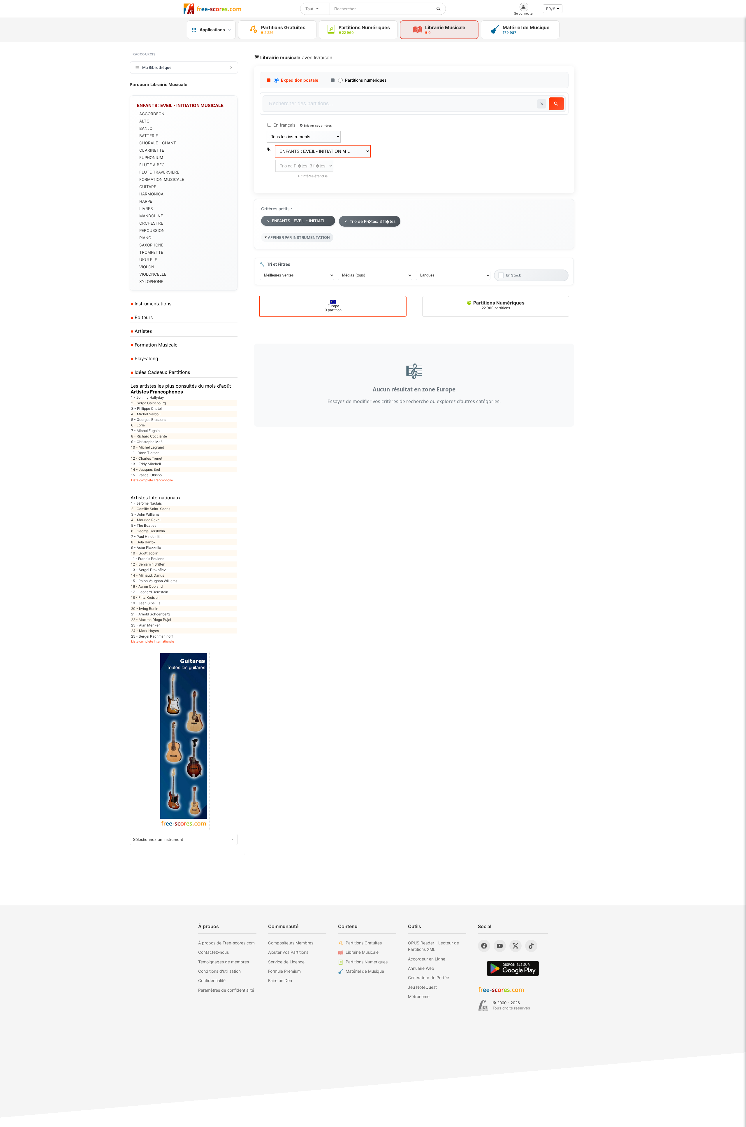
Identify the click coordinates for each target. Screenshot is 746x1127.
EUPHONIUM (151, 157)
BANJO (145, 128)
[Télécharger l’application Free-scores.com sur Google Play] (513, 968)
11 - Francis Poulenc (147, 558)
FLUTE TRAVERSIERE (159, 172)
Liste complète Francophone (152, 480)
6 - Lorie (138, 425)
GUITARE (147, 186)
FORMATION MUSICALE (161, 179)
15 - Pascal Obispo (146, 475)
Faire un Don (280, 980)
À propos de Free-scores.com (226, 942)
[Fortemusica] (483, 1005)
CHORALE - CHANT (157, 143)
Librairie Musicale (362, 952)
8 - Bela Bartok (143, 542)
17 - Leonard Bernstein (149, 592)
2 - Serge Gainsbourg (148, 403)
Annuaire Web (421, 968)
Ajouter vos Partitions (288, 952)
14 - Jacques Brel (145, 469)
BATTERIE (148, 135)
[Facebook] (484, 946)
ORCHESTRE (151, 223)
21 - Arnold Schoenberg (150, 614)
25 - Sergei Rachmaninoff (152, 636)
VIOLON (146, 267)
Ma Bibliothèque (157, 67)
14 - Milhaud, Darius (147, 575)
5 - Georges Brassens (148, 419)
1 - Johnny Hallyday (147, 397)
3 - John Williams (145, 514)
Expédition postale (299, 80)
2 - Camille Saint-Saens (150, 509)
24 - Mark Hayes (145, 631)
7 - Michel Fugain (145, 430)
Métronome (419, 996)
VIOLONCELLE (152, 274)
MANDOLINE (151, 216)
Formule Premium (284, 971)
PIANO (145, 237)
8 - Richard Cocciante (149, 436)
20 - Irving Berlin (144, 608)
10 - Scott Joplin (144, 553)
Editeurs (143, 317)
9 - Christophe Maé (147, 442)
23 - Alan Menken (146, 625)
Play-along (145, 358)
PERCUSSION (152, 230)
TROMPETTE (151, 252)
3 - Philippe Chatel (146, 408)
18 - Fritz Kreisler (145, 597)
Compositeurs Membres (290, 942)
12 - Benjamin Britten (148, 564)
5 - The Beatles (143, 525)
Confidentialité (212, 980)
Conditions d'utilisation (219, 971)
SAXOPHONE (151, 245)
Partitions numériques (366, 80)
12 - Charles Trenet (146, 458)
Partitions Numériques (498, 305)
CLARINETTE (151, 150)
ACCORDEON (151, 113)
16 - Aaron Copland (147, 586)
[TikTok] (531, 946)
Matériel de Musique (365, 971)
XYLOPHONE (151, 281)
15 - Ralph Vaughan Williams (154, 581)
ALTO (144, 121)
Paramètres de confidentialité (226, 990)
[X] (515, 946)
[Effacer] (541, 103)
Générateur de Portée (428, 977)
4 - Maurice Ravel (146, 520)
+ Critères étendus (313, 176)
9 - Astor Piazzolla (146, 547)
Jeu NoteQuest (422, 987)
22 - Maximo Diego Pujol (151, 619)
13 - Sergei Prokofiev (148, 570)
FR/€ (550, 8)
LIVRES (146, 208)
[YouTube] (500, 946)
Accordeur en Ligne (426, 958)
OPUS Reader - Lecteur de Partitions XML (433, 946)
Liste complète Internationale (152, 641)
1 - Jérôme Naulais (146, 503)
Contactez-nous (213, 952)
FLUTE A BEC (152, 164)
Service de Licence (286, 961)
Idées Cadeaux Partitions (161, 372)
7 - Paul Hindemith (146, 536)
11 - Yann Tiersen (145, 453)
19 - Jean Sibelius (145, 603)
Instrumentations (152, 304)
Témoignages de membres (223, 961)
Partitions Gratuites (364, 942)
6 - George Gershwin (148, 531)
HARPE (145, 201)
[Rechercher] (439, 9)
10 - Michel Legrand (147, 447)
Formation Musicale (155, 345)
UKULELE (148, 259)
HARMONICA (151, 194)
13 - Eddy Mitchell (146, 464)
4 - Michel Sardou (146, 414)
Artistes (142, 331)
